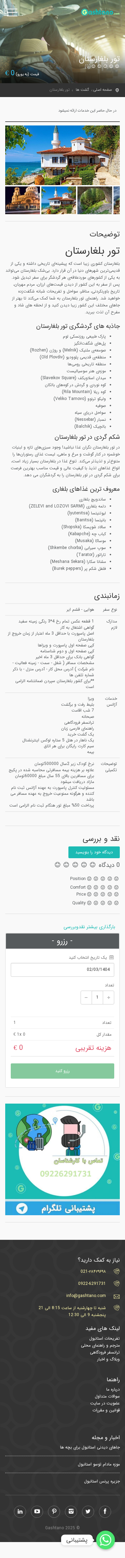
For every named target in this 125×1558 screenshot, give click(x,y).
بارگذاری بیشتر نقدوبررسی (89, 927)
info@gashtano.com (86, 1295)
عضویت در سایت (105, 1403)
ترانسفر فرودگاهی (105, 1352)
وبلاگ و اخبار (108, 1359)
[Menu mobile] (12, 14)
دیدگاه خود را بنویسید (94, 852)
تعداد (109, 985)
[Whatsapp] (105, 1540)
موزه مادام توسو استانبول (99, 1464)
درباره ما (113, 1389)
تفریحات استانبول (104, 1338)
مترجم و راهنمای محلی (100, 1345)
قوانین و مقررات (106, 1410)
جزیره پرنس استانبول (102, 1481)
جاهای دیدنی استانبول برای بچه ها (90, 1447)
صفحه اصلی (102, 90)
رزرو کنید (62, 1071)
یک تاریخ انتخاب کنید (88, 957)
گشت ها (82, 90)
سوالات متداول (107, 1396)
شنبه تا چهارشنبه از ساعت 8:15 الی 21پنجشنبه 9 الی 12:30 (72, 1311)
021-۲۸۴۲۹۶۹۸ (93, 1271)
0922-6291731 (92, 1283)
